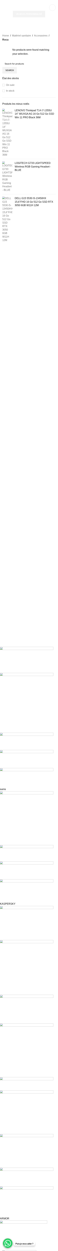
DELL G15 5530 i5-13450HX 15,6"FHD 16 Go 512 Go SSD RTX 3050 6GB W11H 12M (34, 202)
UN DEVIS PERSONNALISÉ (29, 14)
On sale (10, 85)
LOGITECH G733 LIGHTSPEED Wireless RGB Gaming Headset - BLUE (33, 166)
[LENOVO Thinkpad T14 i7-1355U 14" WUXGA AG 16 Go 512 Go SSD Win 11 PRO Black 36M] (7, 133)
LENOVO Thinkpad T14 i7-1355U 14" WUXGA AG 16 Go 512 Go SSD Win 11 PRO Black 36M (34, 114)
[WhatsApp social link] (34, 2)
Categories (9, 28)
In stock (10, 90)
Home (5, 35)
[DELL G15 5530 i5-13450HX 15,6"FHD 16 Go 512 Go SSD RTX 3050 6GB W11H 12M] (7, 219)
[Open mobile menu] (3, 8)
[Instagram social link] (26, 2)
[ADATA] (26, 946)
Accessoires (40, 35)
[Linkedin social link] (30, 2)
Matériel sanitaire (21, 35)
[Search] (52, 8)
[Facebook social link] (22, 2)
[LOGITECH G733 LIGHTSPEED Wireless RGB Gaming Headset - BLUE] (7, 176)
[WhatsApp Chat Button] (7, 1243)
